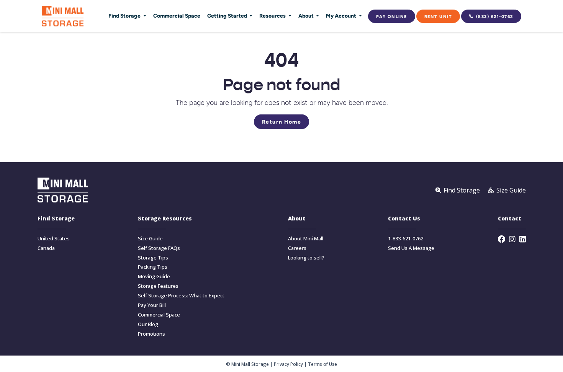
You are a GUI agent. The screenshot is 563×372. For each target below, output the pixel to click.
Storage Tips (153, 258)
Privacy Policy (288, 364)
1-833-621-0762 (405, 238)
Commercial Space (176, 16)
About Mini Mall (305, 238)
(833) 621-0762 (494, 16)
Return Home (281, 122)
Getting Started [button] (227, 16)
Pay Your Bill (152, 305)
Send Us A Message (411, 248)
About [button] (306, 16)
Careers (297, 248)
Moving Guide (154, 276)
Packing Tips (152, 267)
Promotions (151, 334)
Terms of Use (322, 364)
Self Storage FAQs (159, 248)
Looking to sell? (306, 258)
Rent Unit (438, 16)
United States (54, 238)
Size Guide (150, 238)
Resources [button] (273, 16)
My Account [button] (341, 16)
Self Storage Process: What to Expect (181, 295)
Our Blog (148, 324)
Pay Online (391, 16)
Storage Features (158, 286)
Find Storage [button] (125, 16)
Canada (46, 248)
